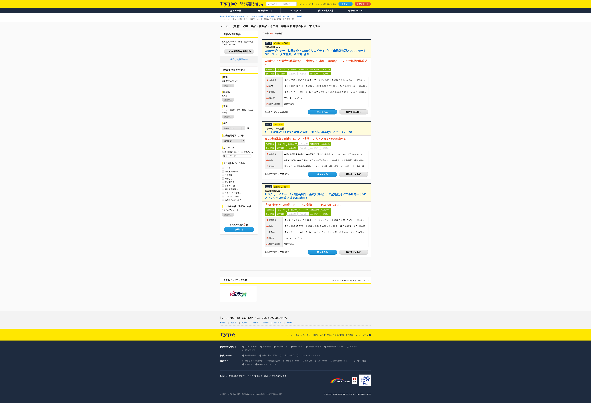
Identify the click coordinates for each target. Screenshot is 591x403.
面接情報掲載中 (231, 189)
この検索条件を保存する (239, 51)
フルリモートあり (232, 196)
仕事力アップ (288, 355)
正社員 (227, 168)
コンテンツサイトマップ (310, 355)
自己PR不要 (230, 186)
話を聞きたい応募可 (233, 200)
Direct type (322, 361)
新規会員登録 (362, 4)
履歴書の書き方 (314, 346)
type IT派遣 (361, 361)
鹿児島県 (277, 322)
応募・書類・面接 (269, 355)
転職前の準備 (250, 355)
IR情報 (230, 394)
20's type (308, 361)
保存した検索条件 (239, 59)
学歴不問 (228, 175)
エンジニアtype (292, 361)
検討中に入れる (353, 112)
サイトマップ (305, 4)
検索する (239, 229)
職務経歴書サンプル (335, 346)
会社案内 (223, 394)
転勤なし (228, 179)
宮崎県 (289, 322)
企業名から (248, 152)
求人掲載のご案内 (329, 4)
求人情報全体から (232, 152)
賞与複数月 (229, 182)
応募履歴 (267, 346)
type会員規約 (260, 394)
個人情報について (248, 394)
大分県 (255, 322)
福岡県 (223, 322)
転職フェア (298, 346)
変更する (228, 86)
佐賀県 (244, 322)
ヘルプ (317, 4)
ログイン (345, 4)
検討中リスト (281, 346)
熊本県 (233, 322)
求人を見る (322, 112)
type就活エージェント (267, 364)
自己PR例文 (250, 350)
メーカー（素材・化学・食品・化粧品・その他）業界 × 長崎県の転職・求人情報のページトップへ (327, 335)
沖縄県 (266, 322)
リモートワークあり (233, 193)
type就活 (248, 364)
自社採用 (237, 394)
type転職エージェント (342, 361)
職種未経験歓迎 (231, 171)
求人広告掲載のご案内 (274, 394)
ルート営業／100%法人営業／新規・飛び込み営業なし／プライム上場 (308, 132)
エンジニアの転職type (254, 361)
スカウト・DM (251, 346)
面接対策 (353, 346)
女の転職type (274, 361)
